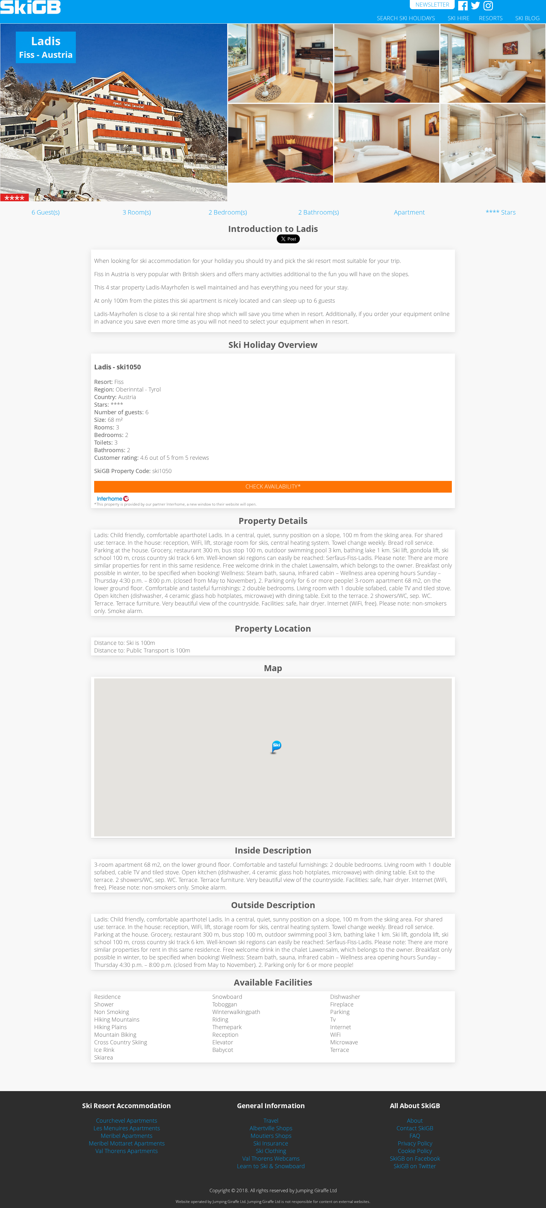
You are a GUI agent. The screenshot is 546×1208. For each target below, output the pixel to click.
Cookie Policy (415, 1151)
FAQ (415, 1135)
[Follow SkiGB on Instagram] (486, 5)
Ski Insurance (270, 1143)
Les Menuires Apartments (127, 1128)
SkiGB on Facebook (415, 1158)
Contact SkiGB (415, 1128)
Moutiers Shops (271, 1135)
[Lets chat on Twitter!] (474, 5)
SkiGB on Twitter (415, 1166)
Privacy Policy (415, 1143)
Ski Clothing (271, 1151)
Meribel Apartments (126, 1135)
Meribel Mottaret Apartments (127, 1143)
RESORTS (491, 18)
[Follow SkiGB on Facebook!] (461, 5)
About (415, 1120)
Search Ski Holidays (406, 18)
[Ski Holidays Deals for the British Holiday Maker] (205, 7)
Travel (271, 1120)
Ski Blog (527, 18)
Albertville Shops (271, 1128)
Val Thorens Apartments (126, 1151)
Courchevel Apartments (126, 1120)
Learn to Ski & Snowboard (271, 1166)
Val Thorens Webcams (271, 1158)
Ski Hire (459, 18)
